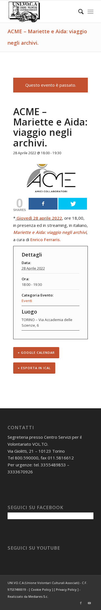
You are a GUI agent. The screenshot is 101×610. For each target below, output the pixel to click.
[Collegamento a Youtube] (89, 603)
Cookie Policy (41, 589)
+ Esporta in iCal (34, 368)
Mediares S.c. (38, 596)
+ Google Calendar (36, 352)
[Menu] (90, 11)
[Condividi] (43, 204)
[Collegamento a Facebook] (81, 603)
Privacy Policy (66, 589)
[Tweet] (72, 204)
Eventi (27, 300)
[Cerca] (78, 11)
